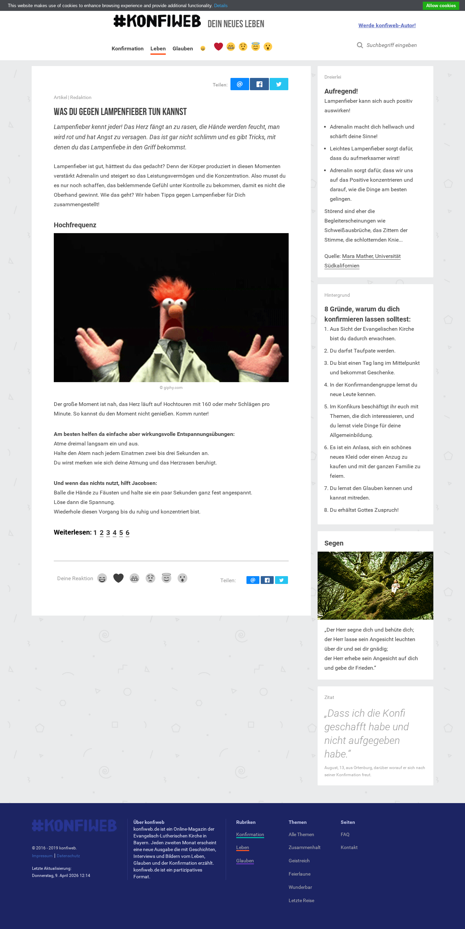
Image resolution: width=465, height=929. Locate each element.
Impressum (42, 855)
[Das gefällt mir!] (102, 580)
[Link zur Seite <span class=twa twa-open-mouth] (267, 46)
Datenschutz (68, 855)
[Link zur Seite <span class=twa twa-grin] (230, 46)
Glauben (183, 49)
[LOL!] (134, 580)
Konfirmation (128, 49)
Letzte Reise (301, 900)
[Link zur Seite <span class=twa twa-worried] (243, 46)
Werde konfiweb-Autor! (387, 25)
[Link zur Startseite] (188, 24)
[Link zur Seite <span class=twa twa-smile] (203, 50)
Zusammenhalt (305, 847)
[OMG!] (166, 580)
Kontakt (349, 847)
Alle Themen (301, 834)
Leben (158, 48)
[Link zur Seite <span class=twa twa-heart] (218, 46)
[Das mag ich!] (118, 580)
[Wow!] (182, 580)
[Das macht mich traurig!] (150, 580)
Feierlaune (299, 874)
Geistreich (299, 860)
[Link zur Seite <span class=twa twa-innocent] (255, 46)
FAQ (345, 834)
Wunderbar (300, 887)
